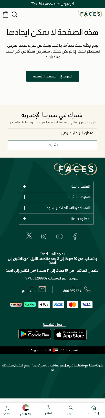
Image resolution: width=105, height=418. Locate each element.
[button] (51, 350)
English (36, 350)
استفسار (28, 291)
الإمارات (46, 350)
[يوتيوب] (59, 236)
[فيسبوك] (75, 236)
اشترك (53, 145)
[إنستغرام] (44, 236)
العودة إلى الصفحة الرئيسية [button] (52, 76)
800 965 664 (72, 291)
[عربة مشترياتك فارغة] (5, 14)
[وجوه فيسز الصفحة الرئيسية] (90, 14)
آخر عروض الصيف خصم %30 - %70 (52, 4)
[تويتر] (29, 235)
